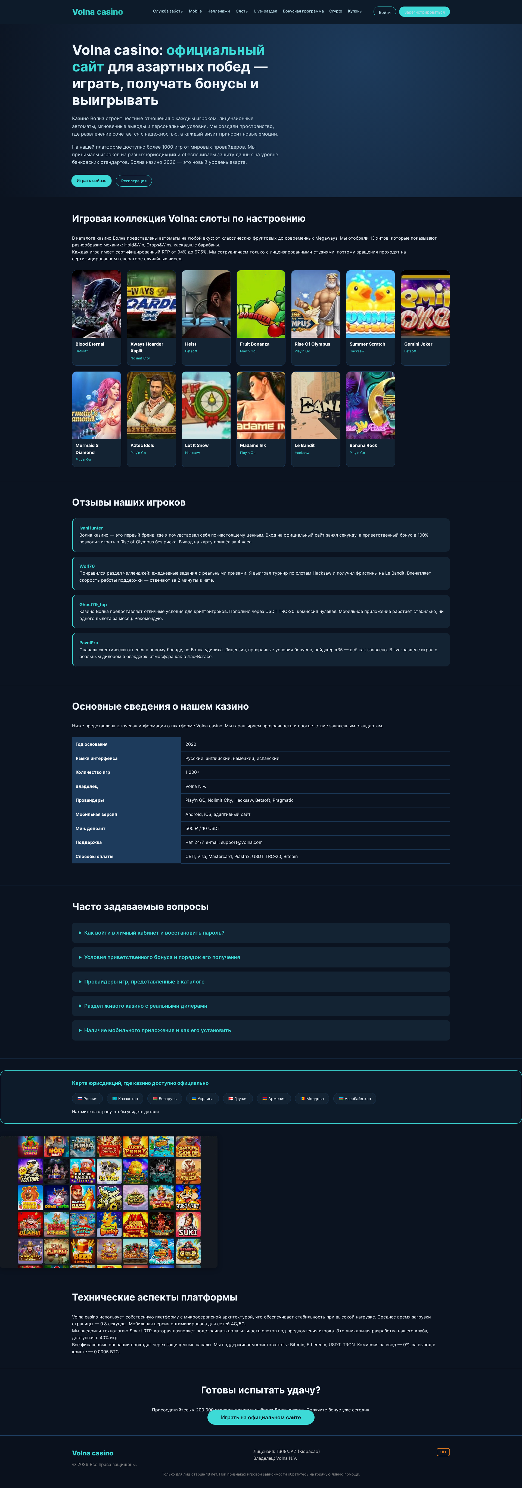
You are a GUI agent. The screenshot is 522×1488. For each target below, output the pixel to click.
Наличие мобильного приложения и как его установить (157, 1030)
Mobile (195, 11)
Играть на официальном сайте (261, 1417)
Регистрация (134, 180)
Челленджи (218, 11)
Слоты (242, 11)
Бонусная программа (303, 11)
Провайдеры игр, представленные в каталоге (144, 981)
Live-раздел (265, 11)
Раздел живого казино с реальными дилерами (145, 1006)
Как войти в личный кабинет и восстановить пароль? (154, 932)
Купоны (355, 11)
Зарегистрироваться (424, 12)
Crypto (335, 11)
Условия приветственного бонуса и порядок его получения (162, 957)
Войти (385, 12)
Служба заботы (168, 11)
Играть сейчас (91, 180)
